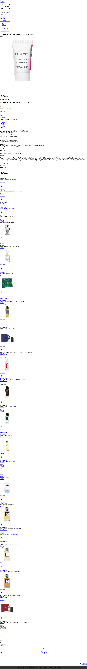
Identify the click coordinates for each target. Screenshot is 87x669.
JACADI (1, 474)
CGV (44, 653)
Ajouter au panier (3, 117)
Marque (3, 127)
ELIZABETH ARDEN (3, 378)
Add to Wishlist (2, 182)
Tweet (3, 123)
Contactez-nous (2, 2)
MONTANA (2, 243)
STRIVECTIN (2, 190)
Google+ (3, 124)
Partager (3, 122)
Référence (1, 165)
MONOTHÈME (2, 272)
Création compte (2, 0)
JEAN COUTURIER (3, 298)
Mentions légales (44, 652)
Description (3, 126)
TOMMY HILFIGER (3, 503)
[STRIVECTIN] (4, 29)
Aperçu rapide (2, 189)
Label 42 (25, 665)
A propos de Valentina (44, 651)
